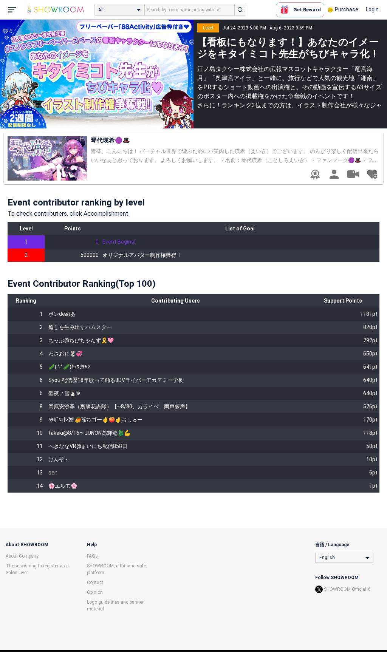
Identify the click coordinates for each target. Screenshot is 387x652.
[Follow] (371, 174)
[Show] (353, 174)
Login (372, 9)
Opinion (95, 592)
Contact (95, 582)
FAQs (92, 556)
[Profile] (334, 174)
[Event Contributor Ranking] (315, 174)
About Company (22, 556)
